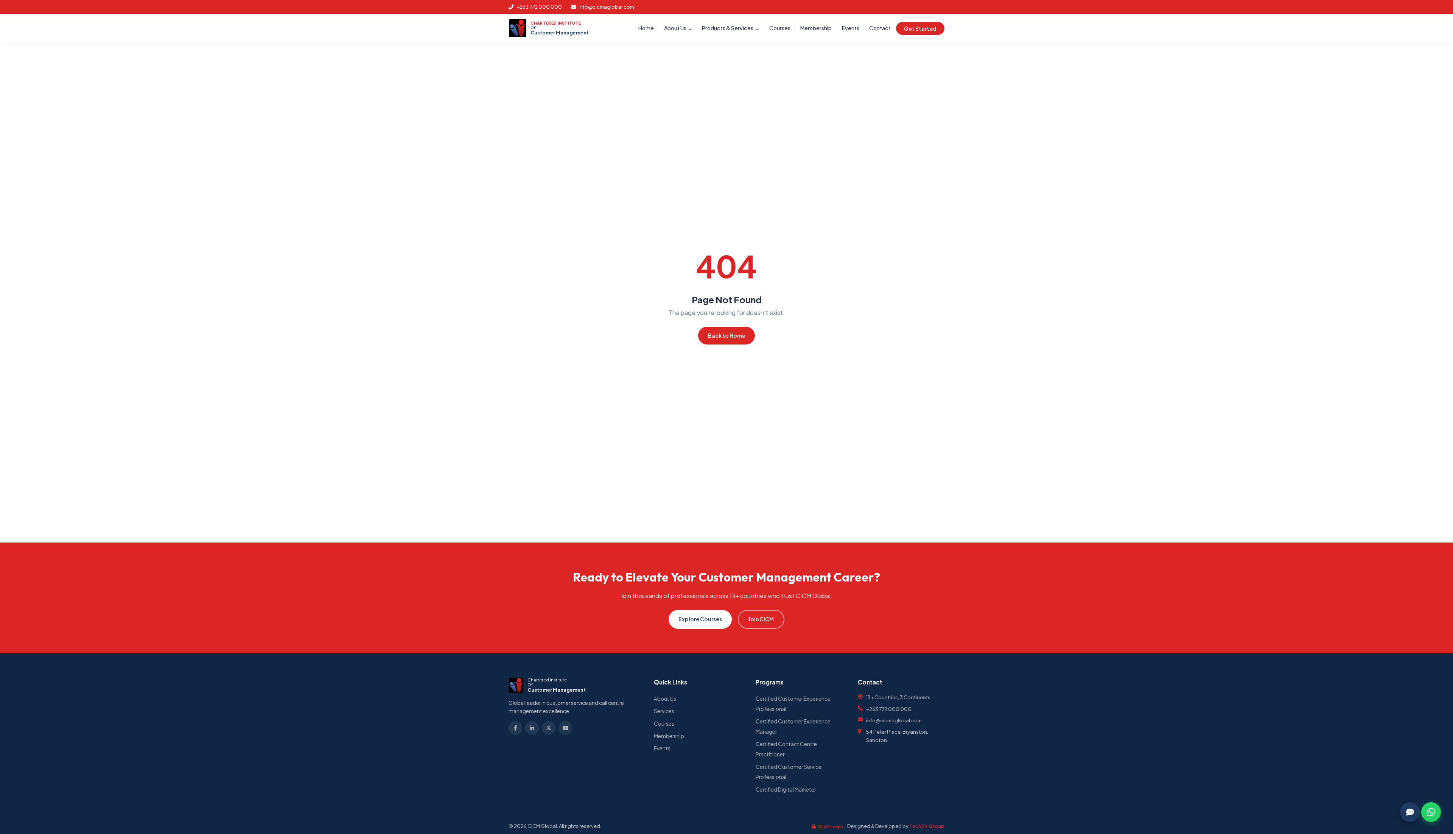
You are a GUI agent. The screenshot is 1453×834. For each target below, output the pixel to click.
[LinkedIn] (532, 728)
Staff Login (830, 826)
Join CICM (761, 619)
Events (850, 28)
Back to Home (726, 335)
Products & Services (728, 28)
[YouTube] (565, 728)
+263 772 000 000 (539, 6)
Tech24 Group (926, 826)
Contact (880, 28)
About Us (675, 28)
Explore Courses (700, 619)
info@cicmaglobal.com (606, 6)
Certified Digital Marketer (786, 789)
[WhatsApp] (1431, 812)
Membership (816, 28)
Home (646, 28)
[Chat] (1410, 812)
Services (664, 711)
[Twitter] (548, 728)
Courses (779, 28)
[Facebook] (515, 728)
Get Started (920, 28)
